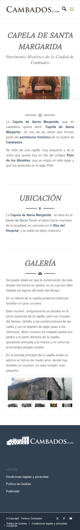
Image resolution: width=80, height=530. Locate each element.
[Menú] (71, 9)
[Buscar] (62, 9)
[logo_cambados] (33, 9)
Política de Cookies (18, 484)
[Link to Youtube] (70, 518)
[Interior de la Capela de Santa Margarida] (53, 405)
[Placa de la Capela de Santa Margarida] (67, 405)
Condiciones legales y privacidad (27, 476)
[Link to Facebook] (64, 518)
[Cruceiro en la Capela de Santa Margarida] (40, 405)
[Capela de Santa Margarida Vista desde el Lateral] (40, 389)
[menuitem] (62, 9)
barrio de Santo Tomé (21, 220)
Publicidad (12, 491)
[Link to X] (57, 518)
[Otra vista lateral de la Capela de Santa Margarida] (26, 405)
